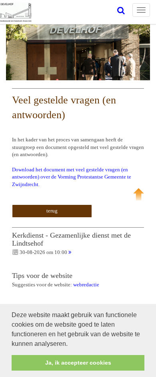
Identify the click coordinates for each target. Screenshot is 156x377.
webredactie (86, 285)
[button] (70, 344)
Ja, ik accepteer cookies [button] (78, 362)
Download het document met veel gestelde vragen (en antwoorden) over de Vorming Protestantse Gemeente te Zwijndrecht (71, 177)
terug (52, 211)
